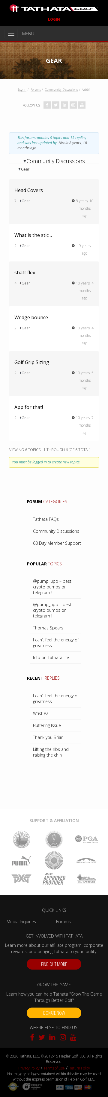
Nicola (63, 142)
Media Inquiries (21, 921)
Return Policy (79, 1068)
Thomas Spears (48, 628)
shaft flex (24, 272)
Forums (36, 89)
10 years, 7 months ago (85, 425)
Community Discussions (61, 89)
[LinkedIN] (53, 1038)
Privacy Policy (29, 1068)
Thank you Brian (48, 737)
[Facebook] (33, 1038)
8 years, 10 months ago (85, 208)
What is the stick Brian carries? (34, 235)
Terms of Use (54, 1068)
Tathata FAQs (46, 519)
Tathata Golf (54, 8)
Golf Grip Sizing (31, 362)
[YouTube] (73, 1038)
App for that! (28, 407)
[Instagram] (63, 1038)
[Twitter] (42, 1038)
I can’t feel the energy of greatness (56, 642)
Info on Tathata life (51, 657)
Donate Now (54, 1013)
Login (54, 19)
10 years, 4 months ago (85, 291)
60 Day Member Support (57, 543)
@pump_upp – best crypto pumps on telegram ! (52, 586)
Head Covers (28, 190)
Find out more (54, 964)
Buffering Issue (47, 725)
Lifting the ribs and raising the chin (51, 752)
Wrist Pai (41, 713)
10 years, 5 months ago (85, 380)
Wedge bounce (31, 317)
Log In (22, 89)
